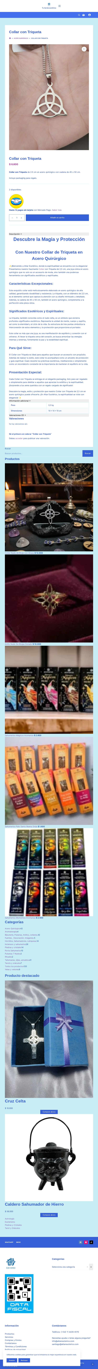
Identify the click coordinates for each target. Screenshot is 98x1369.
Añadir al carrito (57, 217)
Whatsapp (9, 1242)
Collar (41, 269)
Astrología (9, 1218)
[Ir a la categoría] (91, 1267)
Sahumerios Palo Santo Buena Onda (21, 826)
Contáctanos (10, 1343)
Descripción (14, 234)
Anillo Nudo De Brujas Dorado (19, 644)
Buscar (8, 448)
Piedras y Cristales (13, 1225)
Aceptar (12, 1360)
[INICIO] (10, 38)
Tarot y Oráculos (12, 1228)
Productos (9, 1334)
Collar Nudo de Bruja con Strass (20, 553)
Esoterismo (10, 1222)
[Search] (79, 15)
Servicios (9, 1337)
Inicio (18, 1242)
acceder (19, 438)
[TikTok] (91, 1242)
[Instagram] (86, 1242)
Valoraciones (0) (16, 415)
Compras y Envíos (13, 1340)
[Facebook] (80, 1242)
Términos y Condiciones (16, 1346)
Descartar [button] (92, 1364)
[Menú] (59, 6)
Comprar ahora (49, 1112)
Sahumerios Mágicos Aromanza (19, 735)
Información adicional (19, 401)
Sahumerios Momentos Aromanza (20, 918)
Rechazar (24, 1360)
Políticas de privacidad (15, 1349)
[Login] (89, 15)
